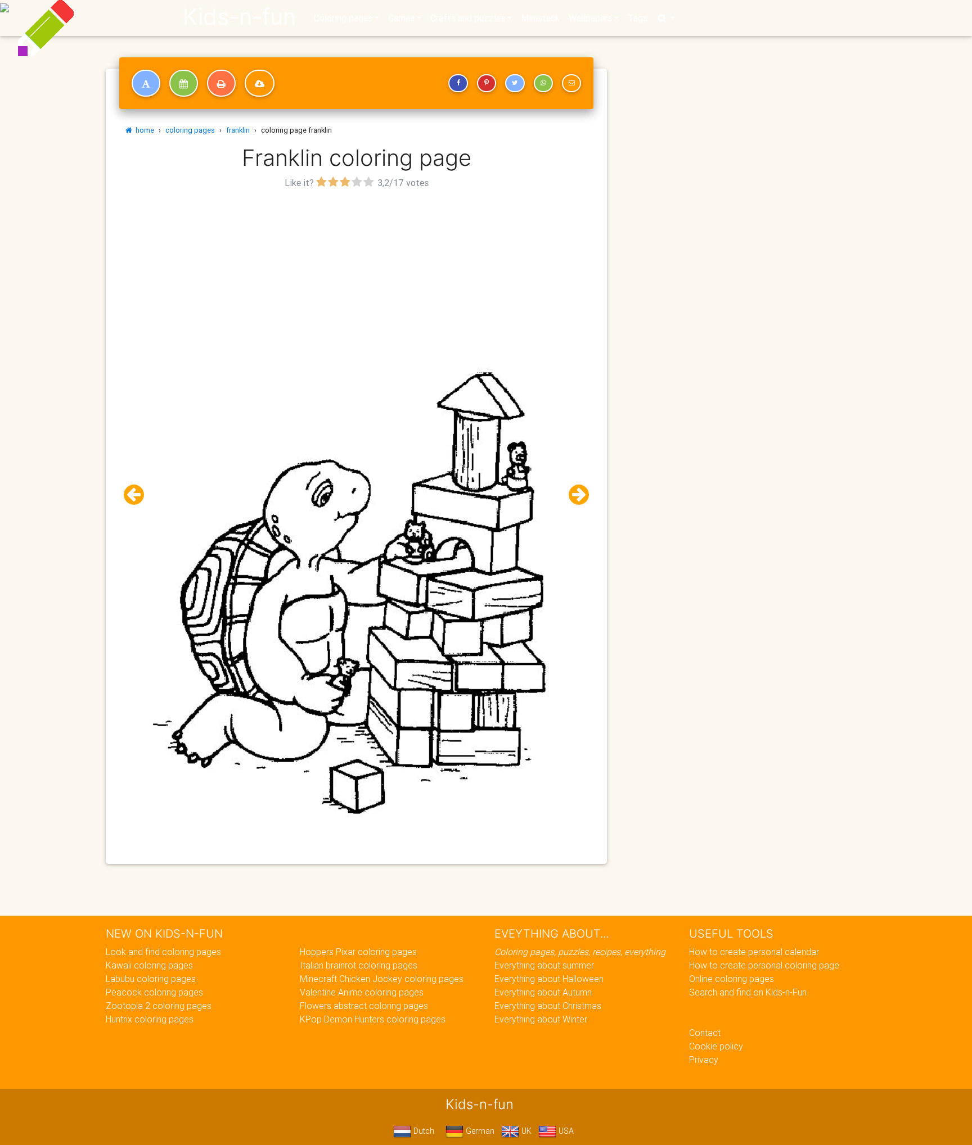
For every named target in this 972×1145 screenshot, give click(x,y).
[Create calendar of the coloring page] (183, 83)
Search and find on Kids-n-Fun (748, 992)
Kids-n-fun (239, 17)
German (479, 1131)
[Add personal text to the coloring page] (146, 83)
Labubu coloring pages (151, 978)
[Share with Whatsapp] (543, 83)
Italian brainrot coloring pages (358, 965)
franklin (238, 130)
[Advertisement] (356, 270)
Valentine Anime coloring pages (362, 992)
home (143, 130)
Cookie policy (716, 1046)
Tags (637, 18)
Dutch (422, 1131)
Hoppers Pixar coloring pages (358, 951)
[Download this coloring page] (259, 83)
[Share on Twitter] (514, 83)
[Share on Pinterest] (486, 83)
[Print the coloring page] (221, 83)
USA (565, 1131)
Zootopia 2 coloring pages (159, 1005)
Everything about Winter (540, 1019)
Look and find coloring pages (163, 951)
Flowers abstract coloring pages (364, 1005)
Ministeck (540, 18)
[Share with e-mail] (571, 83)
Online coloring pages (731, 978)
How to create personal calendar (754, 951)
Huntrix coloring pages (150, 1019)
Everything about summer (544, 965)
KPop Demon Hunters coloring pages (373, 1019)
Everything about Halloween (549, 978)
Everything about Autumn (543, 992)
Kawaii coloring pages (149, 965)
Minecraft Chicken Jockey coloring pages (382, 978)
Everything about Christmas (547, 1005)
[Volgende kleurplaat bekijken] (574, 495)
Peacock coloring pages (154, 992)
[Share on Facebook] (457, 83)
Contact (705, 1032)
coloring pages (190, 130)
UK (525, 1131)
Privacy (703, 1059)
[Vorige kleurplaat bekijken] (138, 495)
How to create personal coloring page (764, 965)
